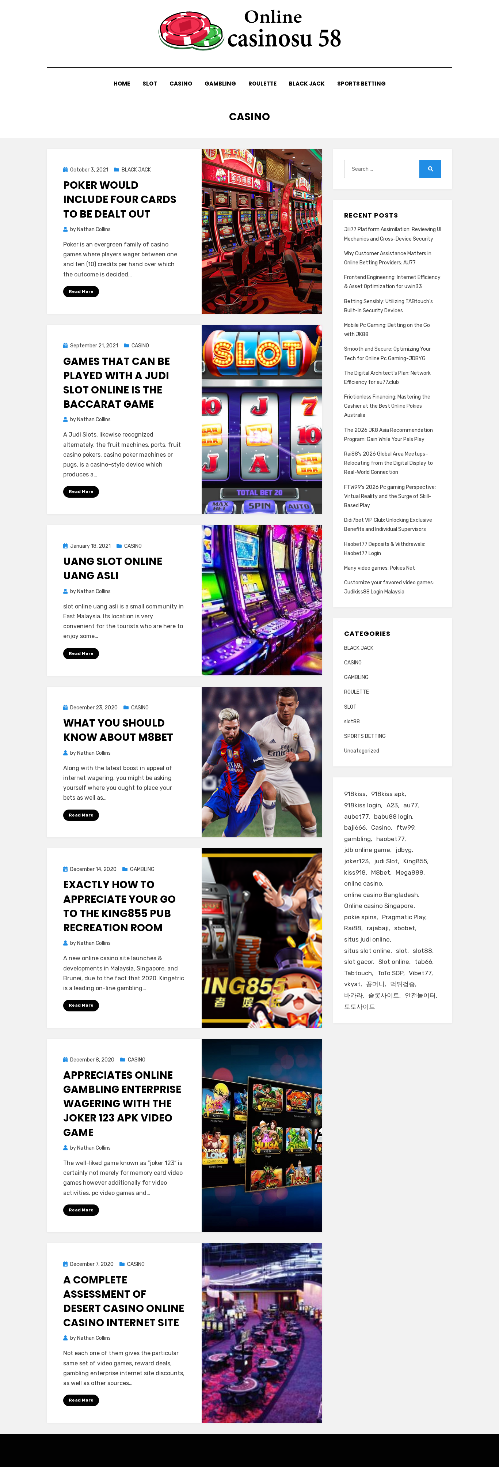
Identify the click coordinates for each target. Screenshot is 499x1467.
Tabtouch (358, 973)
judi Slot (386, 861)
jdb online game (367, 849)
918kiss (355, 793)
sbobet (404, 928)
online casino (363, 883)
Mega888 (409, 872)
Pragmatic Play (403, 917)
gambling (357, 838)
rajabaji (378, 928)
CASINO (180, 83)
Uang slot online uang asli (112, 568)
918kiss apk (388, 793)
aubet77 (356, 816)
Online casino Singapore (379, 905)
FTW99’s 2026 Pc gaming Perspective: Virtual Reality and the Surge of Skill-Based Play (390, 496)
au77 (410, 805)
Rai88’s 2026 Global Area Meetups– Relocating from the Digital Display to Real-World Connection (388, 463)
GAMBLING (220, 83)
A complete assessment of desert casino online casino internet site (123, 1301)
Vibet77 (420, 973)
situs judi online (367, 939)
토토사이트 (359, 1006)
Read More (81, 291)
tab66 (423, 961)
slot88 (352, 722)
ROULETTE (262, 83)
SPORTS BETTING (361, 83)
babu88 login (393, 816)
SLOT (149, 83)
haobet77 (390, 838)
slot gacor (358, 961)
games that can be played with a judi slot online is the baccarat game (116, 383)
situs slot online (367, 950)
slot (401, 950)
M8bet (380, 872)
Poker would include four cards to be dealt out (119, 199)
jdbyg (404, 849)
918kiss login (362, 805)
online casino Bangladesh (381, 894)
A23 (392, 805)
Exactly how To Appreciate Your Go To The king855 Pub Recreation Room (119, 906)
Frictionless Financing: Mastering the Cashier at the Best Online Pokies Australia (387, 406)
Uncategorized (361, 751)
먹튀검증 (402, 984)
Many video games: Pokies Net (379, 568)
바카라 (353, 995)
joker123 (356, 861)
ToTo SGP (390, 973)
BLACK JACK (307, 83)
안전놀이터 (420, 995)
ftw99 (405, 827)
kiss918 (355, 872)
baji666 (355, 827)
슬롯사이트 (383, 995)
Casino (381, 827)
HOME (122, 83)
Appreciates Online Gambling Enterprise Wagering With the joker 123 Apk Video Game (122, 1104)
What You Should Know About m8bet (118, 730)
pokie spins (360, 917)
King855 (415, 861)
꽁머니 (375, 984)
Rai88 (352, 928)
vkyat (352, 984)
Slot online (393, 961)
